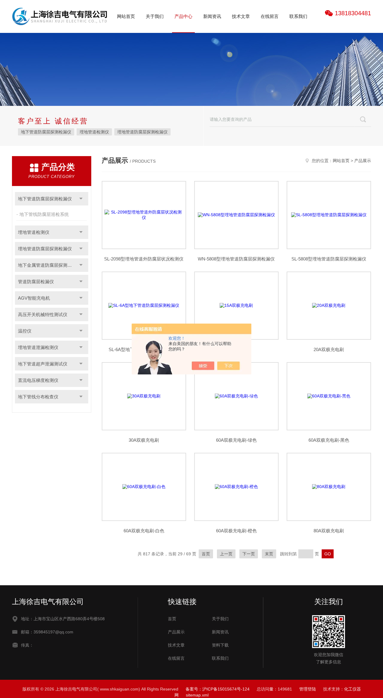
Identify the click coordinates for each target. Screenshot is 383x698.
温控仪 (24, 330)
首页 (206, 553)
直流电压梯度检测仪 (38, 380)
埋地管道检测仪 (94, 131)
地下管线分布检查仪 (38, 396)
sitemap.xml (197, 695)
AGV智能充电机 (34, 298)
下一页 (248, 553)
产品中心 (183, 16)
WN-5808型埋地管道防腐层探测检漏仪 (236, 258)
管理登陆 (307, 689)
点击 (81, 198)
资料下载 (220, 645)
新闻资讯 (212, 16)
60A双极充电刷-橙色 (236, 530)
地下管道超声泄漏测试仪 (42, 363)
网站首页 (126, 16)
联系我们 (298, 16)
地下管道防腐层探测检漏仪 (46, 131)
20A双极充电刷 (329, 349)
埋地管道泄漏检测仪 (38, 347)
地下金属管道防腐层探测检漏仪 (49, 265)
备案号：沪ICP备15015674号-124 (218, 689)
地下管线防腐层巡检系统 (44, 214)
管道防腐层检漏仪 (36, 281)
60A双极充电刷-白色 (144, 530)
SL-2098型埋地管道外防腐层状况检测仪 (143, 258)
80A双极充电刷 (329, 530)
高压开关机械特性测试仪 (42, 314)
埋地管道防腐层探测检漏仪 (142, 131)
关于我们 (155, 16)
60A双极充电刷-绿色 (236, 440)
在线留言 (270, 16)
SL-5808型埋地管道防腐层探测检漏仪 (328, 258)
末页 (269, 553)
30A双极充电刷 (144, 440)
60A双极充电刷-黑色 (328, 440)
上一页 (226, 553)
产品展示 (362, 160)
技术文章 (241, 16)
